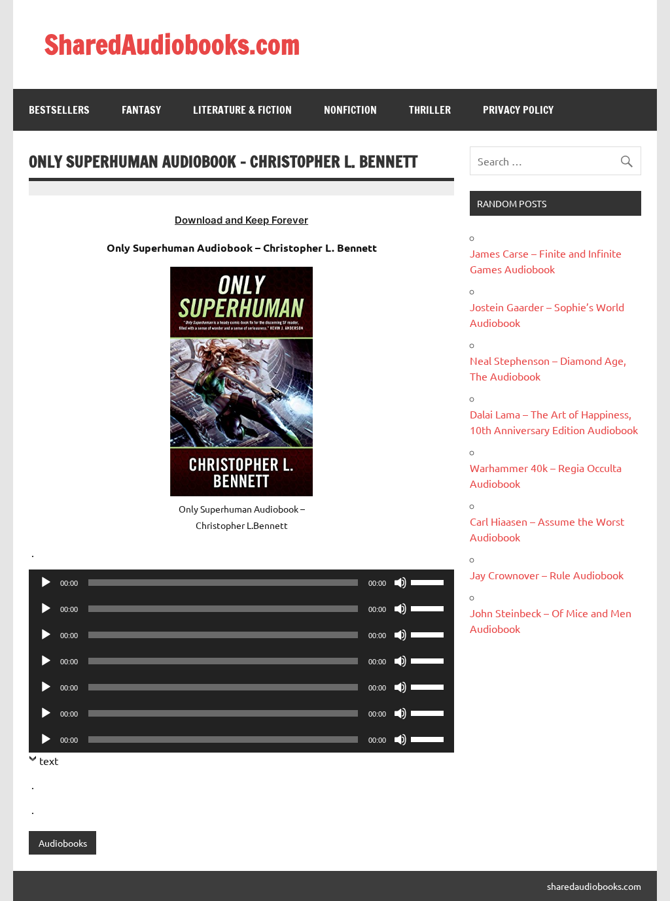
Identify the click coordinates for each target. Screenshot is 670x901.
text (48, 760)
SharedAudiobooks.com (172, 44)
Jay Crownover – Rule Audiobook (547, 574)
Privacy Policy (518, 110)
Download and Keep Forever (241, 220)
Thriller (430, 110)
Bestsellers (59, 110)
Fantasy (141, 110)
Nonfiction (350, 110)
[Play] (45, 582)
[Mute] (400, 582)
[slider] (429, 581)
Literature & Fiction (242, 110)
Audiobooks (63, 843)
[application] (241, 583)
